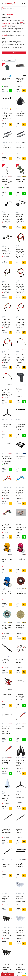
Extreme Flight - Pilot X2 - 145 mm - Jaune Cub (7, 559)
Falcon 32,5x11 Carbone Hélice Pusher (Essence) (6, 831)
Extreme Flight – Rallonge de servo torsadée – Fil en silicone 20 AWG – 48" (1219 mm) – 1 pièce (6, 288)
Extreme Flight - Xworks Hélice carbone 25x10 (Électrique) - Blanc (20, 899)
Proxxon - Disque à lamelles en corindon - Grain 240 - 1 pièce (21, 593)
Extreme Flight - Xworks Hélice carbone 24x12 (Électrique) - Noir (6, 967)
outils (15, 23)
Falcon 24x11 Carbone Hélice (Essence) (6, 864)
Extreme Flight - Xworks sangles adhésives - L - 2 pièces (6, 899)
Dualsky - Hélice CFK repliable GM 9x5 (20, 147)
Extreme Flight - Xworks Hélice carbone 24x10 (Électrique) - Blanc (20, 967)
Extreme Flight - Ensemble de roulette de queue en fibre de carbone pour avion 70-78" (7, 218)
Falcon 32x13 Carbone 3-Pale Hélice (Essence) (20, 796)
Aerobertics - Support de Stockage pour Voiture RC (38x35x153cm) (7, 182)
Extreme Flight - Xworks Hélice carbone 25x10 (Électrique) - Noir (6, 933)
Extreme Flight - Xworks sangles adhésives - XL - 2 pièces (20, 865)
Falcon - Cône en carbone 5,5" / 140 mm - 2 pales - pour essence (20, 763)
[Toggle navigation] (2, 12)
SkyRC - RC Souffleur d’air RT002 (19, 390)
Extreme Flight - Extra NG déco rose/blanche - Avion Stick (7, 527)
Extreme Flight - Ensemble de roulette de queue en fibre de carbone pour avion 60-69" (21, 218)
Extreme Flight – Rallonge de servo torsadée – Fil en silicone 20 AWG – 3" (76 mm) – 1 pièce (7, 392)
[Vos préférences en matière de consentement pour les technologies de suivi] (25, 973)
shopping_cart (10, 91)
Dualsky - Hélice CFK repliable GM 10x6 (6, 147)
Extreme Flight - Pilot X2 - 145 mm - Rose (21, 558)
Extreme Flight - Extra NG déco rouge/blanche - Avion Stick (6, 493)
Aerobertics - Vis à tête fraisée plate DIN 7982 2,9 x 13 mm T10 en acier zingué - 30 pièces (21, 426)
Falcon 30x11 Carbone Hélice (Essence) (19, 831)
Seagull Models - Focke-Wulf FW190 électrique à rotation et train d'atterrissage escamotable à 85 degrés (7, 115)
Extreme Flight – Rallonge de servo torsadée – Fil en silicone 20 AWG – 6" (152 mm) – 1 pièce (21, 357)
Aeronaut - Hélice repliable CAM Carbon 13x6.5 (20, 80)
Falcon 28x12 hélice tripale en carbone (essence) (7, 424)
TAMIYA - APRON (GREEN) (6, 79)
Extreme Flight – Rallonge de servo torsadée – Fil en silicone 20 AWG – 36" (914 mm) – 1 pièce (20, 288)
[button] (7, 974)
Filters (14, 53)
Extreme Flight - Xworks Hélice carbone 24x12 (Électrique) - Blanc (20, 933)
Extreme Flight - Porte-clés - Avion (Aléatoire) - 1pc (20, 661)
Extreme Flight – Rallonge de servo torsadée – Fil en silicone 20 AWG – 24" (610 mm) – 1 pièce (6, 323)
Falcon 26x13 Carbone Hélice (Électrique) (6, 661)
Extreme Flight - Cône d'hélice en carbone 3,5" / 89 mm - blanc (6, 798)
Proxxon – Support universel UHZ (20, 180)
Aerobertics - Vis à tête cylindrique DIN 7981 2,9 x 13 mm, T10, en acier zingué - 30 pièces (7, 460)
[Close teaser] (14, 972)
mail (24, 91)
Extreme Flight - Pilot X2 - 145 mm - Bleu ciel (7, 593)
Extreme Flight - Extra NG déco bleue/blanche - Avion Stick (19, 493)
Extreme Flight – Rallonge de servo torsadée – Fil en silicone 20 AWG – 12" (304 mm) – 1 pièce (6, 358)
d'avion (11, 25)
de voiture (17, 25)
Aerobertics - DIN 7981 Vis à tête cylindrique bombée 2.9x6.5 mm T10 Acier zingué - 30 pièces (20, 696)
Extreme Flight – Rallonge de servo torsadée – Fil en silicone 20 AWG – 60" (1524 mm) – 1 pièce (20, 253)
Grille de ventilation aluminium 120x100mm (20, 458)
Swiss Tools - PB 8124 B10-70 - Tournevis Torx (6, 762)
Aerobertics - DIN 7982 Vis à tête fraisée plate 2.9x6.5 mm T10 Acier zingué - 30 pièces (7, 730)
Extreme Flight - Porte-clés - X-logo (6, 693)
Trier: (3, 60)
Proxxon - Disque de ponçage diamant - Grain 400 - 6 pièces (20, 627)
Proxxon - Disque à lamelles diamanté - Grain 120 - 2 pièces (7, 627)
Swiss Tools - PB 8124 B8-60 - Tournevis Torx (20, 728)
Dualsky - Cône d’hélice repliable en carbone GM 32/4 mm (20, 114)
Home (3, 14)
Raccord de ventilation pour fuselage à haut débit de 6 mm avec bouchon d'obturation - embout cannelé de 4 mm (21, 528)
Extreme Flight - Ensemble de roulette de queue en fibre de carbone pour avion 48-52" (7, 252)
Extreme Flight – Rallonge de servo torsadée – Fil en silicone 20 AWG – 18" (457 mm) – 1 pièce (20, 323)
